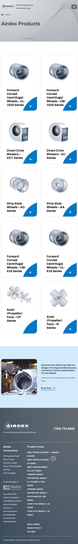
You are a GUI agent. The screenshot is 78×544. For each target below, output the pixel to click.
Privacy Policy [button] (34, 528)
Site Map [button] (31, 532)
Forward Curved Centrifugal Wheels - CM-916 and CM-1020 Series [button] (37, 494)
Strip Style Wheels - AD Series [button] (38, 513)
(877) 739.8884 (9, 473)
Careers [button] (55, 452)
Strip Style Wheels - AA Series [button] (38, 506)
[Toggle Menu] (74, 6)
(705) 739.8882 (64, 428)
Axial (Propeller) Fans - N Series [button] (38, 454)
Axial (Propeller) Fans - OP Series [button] (38, 461)
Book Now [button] (46, 388)
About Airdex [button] (33, 524)
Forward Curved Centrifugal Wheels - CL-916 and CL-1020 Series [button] (37, 480)
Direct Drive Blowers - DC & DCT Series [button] (37, 469)
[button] (19, 82)
